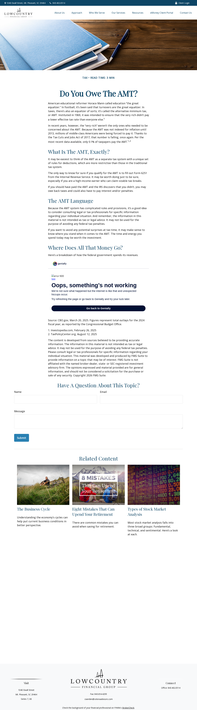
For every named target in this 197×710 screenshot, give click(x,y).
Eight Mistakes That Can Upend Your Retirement (93, 511)
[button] (59, 13)
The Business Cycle (33, 509)
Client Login (184, 3)
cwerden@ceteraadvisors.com (99, 699)
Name (17, 392)
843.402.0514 (59, 3)
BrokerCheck (128, 707)
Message (19, 411)
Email (103, 392)
